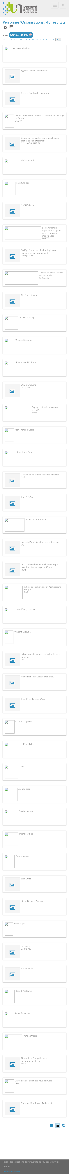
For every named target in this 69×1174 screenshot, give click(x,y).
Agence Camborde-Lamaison (35, 93)
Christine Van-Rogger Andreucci (36, 1103)
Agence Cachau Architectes (34, 71)
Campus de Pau (19, 35)
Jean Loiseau (24, 789)
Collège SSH (44, 278)
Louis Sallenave (22, 1013)
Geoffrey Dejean (29, 295)
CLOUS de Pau (28, 205)
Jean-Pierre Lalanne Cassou (34, 699)
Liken (21, 766)
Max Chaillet (22, 183)
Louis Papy (19, 923)
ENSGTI (45, 238)
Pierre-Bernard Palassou (32, 901)
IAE (22, 545)
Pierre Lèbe (28, 744)
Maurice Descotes (23, 340)
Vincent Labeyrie (22, 632)
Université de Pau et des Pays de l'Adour (34, 1081)
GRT (23, 477)
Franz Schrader (30, 1036)
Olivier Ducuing (28, 385)
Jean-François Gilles (24, 430)
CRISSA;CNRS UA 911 (31, 143)
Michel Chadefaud (25, 160)
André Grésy (27, 497)
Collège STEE (27, 255)
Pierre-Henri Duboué (26, 362)
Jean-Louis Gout (25, 452)
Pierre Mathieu (26, 834)
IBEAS (23, 570)
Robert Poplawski (23, 991)
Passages (25, 946)
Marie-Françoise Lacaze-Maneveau (37, 677)
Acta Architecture (21, 48)
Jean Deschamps (27, 317)
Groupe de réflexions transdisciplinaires (40, 475)
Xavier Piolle (27, 968)
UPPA (17, 1083)
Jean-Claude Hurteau (35, 519)
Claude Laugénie (23, 721)
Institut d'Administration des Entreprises (40, 542)
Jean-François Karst (25, 609)
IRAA (26, 592)
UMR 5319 (26, 949)
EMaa (34, 413)
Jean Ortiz (26, 879)
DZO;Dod (25, 388)
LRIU (23, 659)
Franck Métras (22, 856)
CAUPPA (18, 121)
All (59, 39)
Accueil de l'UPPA (11, 1172)
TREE (23, 1064)
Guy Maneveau (26, 811)
